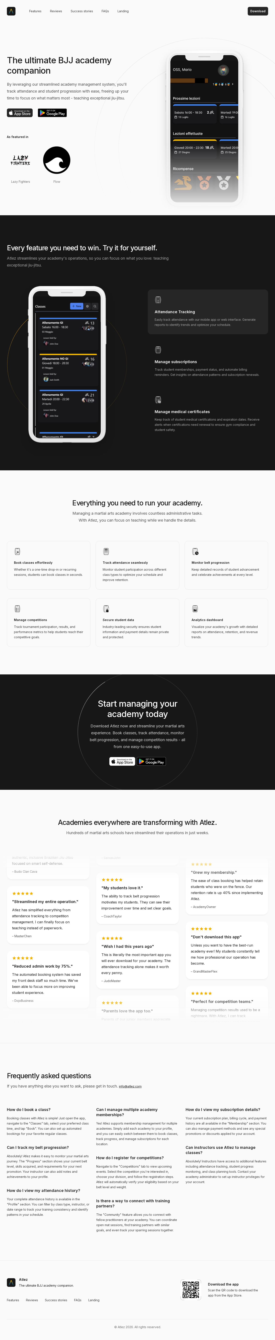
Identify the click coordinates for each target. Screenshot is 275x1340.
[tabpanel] (67, 370)
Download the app (223, 1284)
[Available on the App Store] (20, 112)
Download (258, 11)
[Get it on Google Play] (52, 112)
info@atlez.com (130, 1086)
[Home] (11, 11)
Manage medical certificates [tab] (182, 411)
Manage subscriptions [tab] (176, 361)
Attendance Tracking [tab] (175, 312)
